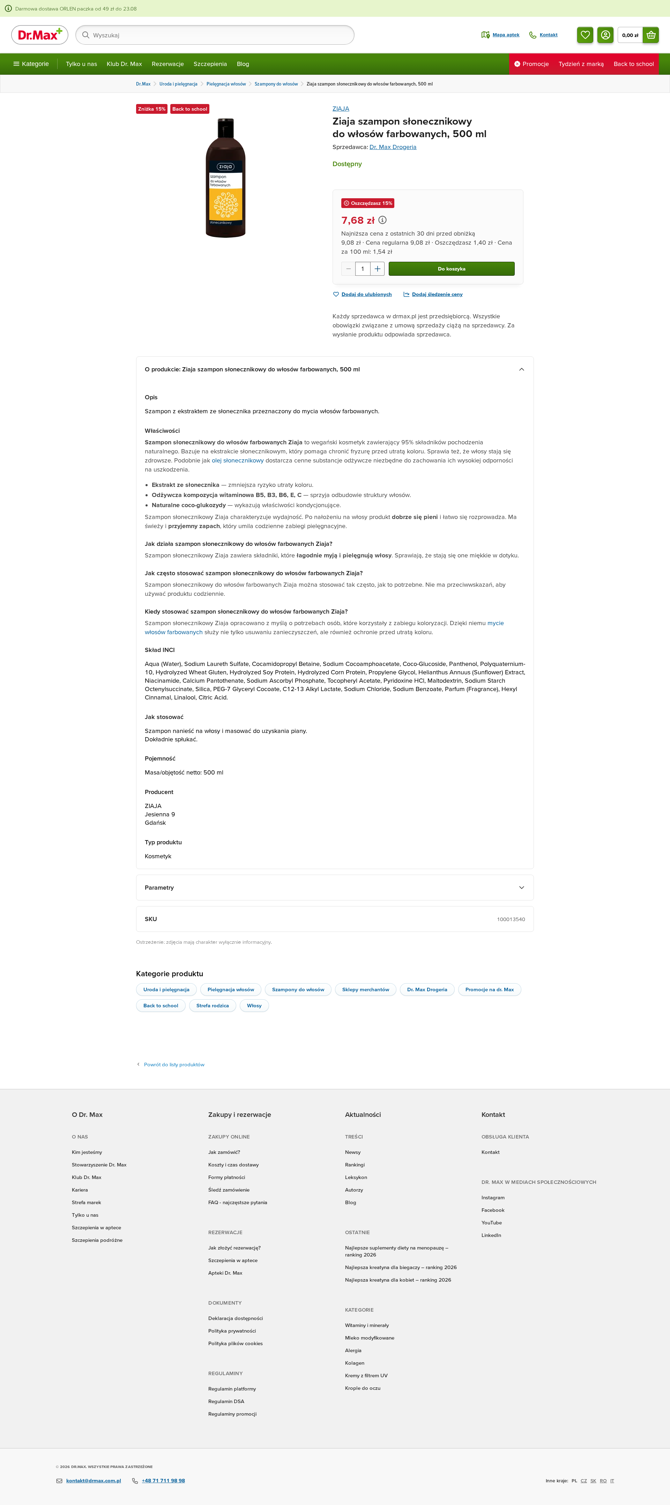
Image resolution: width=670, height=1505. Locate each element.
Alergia (353, 1350)
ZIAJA (341, 108)
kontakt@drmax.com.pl (93, 1480)
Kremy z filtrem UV (366, 1375)
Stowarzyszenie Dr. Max (99, 1164)
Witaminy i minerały (367, 1325)
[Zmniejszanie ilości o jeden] (348, 269)
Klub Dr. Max (124, 63)
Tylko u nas (81, 63)
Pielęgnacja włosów (231, 989)
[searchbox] (215, 35)
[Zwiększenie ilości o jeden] (378, 269)
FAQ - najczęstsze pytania (237, 1202)
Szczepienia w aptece (96, 1227)
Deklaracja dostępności (235, 1318)
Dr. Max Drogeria (393, 146)
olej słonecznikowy (238, 460)
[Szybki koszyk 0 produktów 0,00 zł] (651, 35)
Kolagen (354, 1363)
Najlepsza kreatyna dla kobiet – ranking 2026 (398, 1280)
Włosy (254, 1005)
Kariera (80, 1190)
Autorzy (354, 1190)
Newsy (352, 1152)
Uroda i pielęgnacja (166, 989)
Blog (243, 63)
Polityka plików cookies (235, 1343)
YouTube (492, 1222)
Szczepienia (210, 63)
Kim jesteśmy (87, 1152)
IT (612, 1480)
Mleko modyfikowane (369, 1338)
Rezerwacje (168, 63)
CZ (584, 1480)
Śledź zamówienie (229, 1190)
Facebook (493, 1210)
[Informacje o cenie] (382, 219)
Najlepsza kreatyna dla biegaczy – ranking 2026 (401, 1267)
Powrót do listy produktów (174, 1064)
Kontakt (491, 1152)
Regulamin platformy (232, 1389)
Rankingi (355, 1164)
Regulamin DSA (226, 1401)
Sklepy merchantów (365, 989)
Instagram (493, 1197)
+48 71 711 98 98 (163, 1480)
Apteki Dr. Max (225, 1273)
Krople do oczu (362, 1388)
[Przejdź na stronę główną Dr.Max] (39, 35)
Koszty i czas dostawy (233, 1164)
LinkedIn (491, 1235)
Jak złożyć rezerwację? (234, 1248)
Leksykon (356, 1177)
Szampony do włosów (298, 989)
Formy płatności (226, 1177)
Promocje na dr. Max (490, 989)
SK (593, 1480)
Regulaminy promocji (232, 1414)
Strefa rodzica (212, 1005)
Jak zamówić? (224, 1152)
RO (603, 1480)
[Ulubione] (585, 35)
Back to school (160, 1005)
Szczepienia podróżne (97, 1240)
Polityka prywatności (232, 1331)
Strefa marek (86, 1202)
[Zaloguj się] (605, 35)
